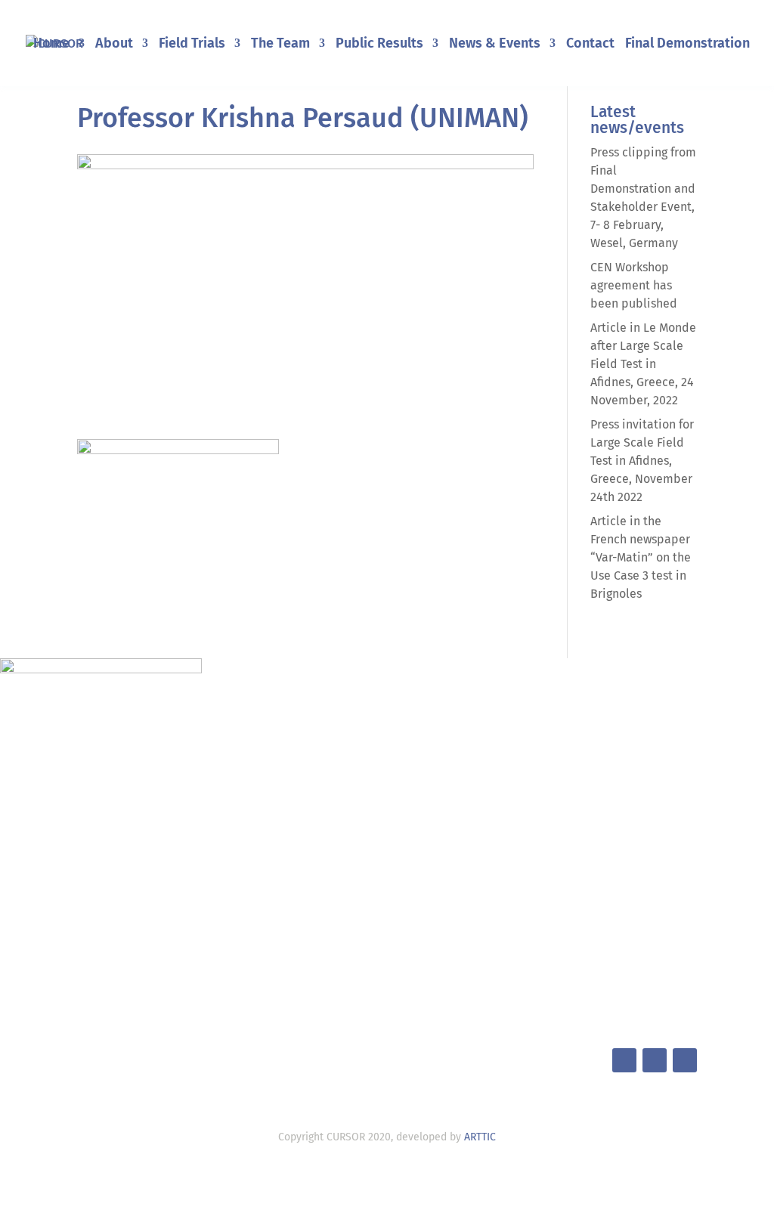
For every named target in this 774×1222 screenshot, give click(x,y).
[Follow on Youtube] (685, 1060)
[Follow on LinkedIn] (654, 1060)
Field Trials (192, 44)
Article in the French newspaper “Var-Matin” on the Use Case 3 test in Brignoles (640, 557)
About (114, 44)
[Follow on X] (624, 1060)
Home (51, 44)
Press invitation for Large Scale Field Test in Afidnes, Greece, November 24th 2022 (642, 460)
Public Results (379, 44)
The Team (280, 44)
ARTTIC (480, 1137)
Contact (590, 44)
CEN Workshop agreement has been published (633, 285)
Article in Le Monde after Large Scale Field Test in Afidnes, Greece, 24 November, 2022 (643, 363)
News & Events (494, 44)
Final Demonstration (687, 44)
